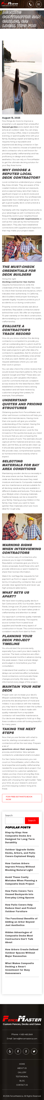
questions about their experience (20, 749)
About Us (22, 1068)
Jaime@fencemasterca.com (25, 1039)
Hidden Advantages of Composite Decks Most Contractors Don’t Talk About (19, 937)
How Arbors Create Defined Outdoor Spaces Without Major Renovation (21, 952)
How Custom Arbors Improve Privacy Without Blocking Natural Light (20, 866)
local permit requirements (25, 219)
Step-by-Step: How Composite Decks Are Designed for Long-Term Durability (20, 837)
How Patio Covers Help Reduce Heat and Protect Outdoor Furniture (20, 908)
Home (22, 1064)
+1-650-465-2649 (26, 1034)
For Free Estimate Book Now (19, 798)
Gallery (22, 1072)
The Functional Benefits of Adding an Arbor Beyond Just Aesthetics (21, 921)
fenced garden (10, 127)
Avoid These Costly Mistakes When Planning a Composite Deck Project (21, 880)
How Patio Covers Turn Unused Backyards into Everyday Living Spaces (19, 894)
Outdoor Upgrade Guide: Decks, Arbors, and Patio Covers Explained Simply (20, 853)
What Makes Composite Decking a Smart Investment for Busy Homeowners (19, 968)
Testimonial (22, 1077)
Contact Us (22, 1085)
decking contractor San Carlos (18, 282)
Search (9, 815)
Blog (22, 1081)
